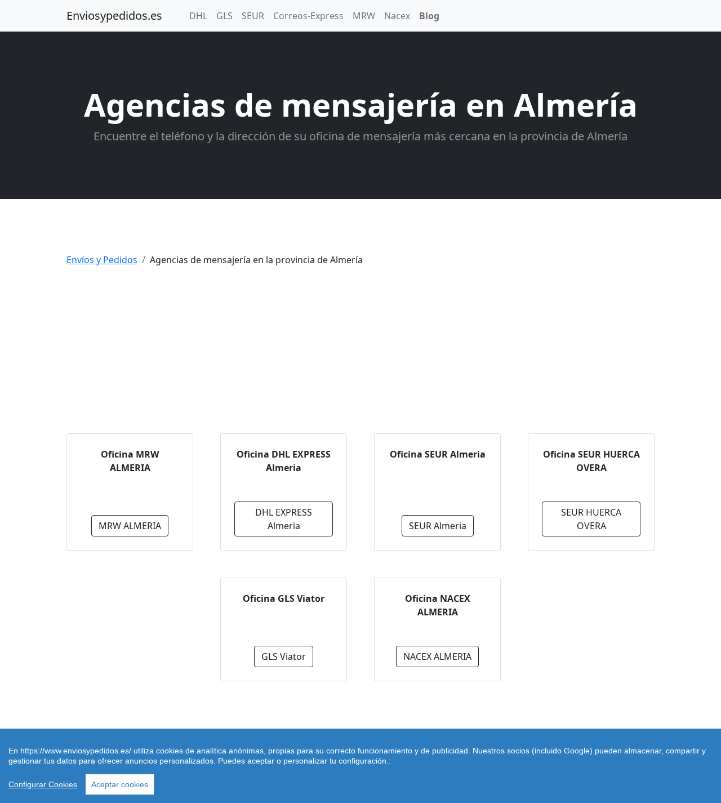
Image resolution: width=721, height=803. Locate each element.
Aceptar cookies (119, 784)
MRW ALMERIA (130, 526)
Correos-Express (308, 16)
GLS (224, 16)
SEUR (253, 16)
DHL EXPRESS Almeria (283, 519)
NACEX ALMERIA (437, 656)
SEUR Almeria (437, 526)
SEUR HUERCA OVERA (591, 519)
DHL (198, 16)
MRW (364, 16)
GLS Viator (283, 656)
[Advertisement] (360, 354)
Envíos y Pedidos (101, 260)
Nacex (397, 16)
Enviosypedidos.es (114, 15)
